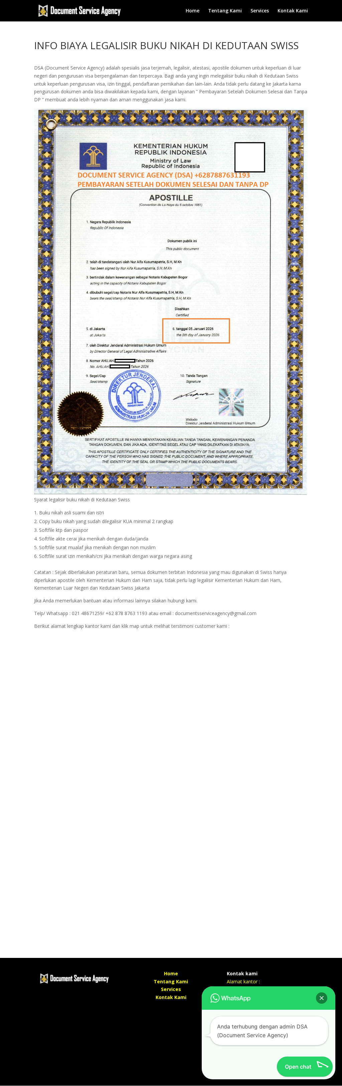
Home (192, 11)
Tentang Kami (225, 11)
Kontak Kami (293, 11)
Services (259, 11)
